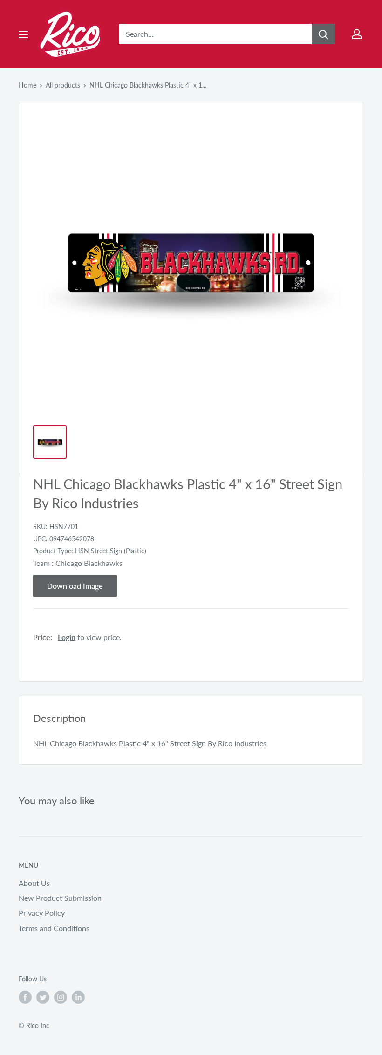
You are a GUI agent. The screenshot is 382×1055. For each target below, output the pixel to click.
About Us (34, 882)
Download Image (75, 585)
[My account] (357, 34)
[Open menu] (23, 34)
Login (66, 637)
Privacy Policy (42, 912)
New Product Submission (60, 897)
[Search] (323, 34)
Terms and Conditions (54, 928)
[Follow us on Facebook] (25, 997)
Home (27, 85)
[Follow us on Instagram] (60, 997)
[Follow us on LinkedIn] (78, 997)
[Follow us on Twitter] (42, 997)
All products (63, 85)
